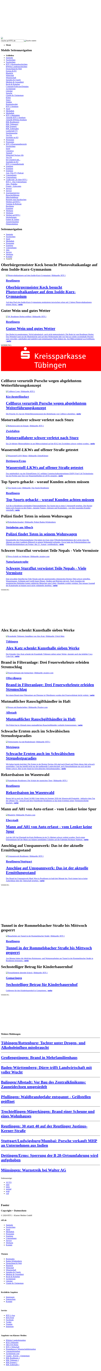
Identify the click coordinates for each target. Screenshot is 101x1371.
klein (8, 1187)
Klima (8, 98)
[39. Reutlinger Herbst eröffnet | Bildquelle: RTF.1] (26, 317)
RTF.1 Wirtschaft (12, 1347)
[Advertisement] (50, 18)
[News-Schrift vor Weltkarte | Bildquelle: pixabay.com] (27, 556)
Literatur (9, 91)
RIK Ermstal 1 (11, 1362)
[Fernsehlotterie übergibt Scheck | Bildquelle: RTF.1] (27, 973)
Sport (8, 109)
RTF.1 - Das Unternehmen (16, 182)
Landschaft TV (12, 131)
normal (8, 1189)
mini (7, 1185)
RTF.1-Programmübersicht (16, 144)
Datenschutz (11, 1299)
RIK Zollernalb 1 (12, 1365)
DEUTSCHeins (12, 1345)
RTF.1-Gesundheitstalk (15, 164)
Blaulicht (9, 73)
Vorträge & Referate (14, 204)
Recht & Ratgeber (13, 84)
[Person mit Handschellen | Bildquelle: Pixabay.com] (27, 707)
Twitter (8, 1322)
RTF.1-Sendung (12, 106)
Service (9, 188)
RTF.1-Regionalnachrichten (16, 64)
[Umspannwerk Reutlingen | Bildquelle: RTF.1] (25, 856)
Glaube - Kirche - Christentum (18, 1356)
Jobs (7, 250)
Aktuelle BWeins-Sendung (16, 120)
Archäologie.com (12, 1354)
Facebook (10, 1320)
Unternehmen (11, 175)
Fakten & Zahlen (12, 219)
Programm (10, 140)
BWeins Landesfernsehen (16, 1340)
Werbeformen (11, 217)
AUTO (9, 1182)
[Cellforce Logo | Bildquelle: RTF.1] (20, 391)
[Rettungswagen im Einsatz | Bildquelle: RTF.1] (25, 426)
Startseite (9, 58)
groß (7, 1191)
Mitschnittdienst (12, 197)
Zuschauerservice (12, 193)
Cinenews (10, 151)
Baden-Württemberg (14, 1261)
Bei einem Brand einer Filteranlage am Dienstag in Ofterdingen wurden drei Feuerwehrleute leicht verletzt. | (50, 686)
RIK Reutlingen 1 (13, 1358)
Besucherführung (12, 195)
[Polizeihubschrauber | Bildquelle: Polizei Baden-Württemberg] (31, 522)
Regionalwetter (12, 104)
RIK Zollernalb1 (12, 129)
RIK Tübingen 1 (12, 1360)
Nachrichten (10, 60)
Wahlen (9, 102)
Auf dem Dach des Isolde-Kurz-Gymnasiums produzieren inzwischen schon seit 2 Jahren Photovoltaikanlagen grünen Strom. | (49, 292)
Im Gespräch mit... (13, 160)
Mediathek (10, 111)
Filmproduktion (12, 224)
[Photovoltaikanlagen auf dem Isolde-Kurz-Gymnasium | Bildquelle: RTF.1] (36, 275)
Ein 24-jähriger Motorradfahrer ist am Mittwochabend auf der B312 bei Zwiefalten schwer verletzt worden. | (50, 437)
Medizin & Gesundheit (15, 82)
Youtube (9, 1324)
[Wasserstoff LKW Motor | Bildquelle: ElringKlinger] (27, 456)
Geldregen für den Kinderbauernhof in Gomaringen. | (42, 984)
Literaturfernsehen (13, 1351)
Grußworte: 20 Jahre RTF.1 (16, 180)
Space (8, 100)
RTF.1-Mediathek (13, 115)
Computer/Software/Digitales (17, 86)
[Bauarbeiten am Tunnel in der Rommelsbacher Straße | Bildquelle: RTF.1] (35, 936)
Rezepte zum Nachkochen (16, 200)
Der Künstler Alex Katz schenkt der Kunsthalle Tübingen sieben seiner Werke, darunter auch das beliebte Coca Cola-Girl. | (49, 648)
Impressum (10, 1297)
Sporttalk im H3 (12, 137)
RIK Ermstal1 (11, 126)
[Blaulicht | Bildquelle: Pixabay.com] (20, 815)
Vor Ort (9, 135)
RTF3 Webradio (12, 1342)
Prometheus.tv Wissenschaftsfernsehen (21, 1349)
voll (7, 1193)
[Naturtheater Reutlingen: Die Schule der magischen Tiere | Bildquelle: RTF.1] (36, 781)
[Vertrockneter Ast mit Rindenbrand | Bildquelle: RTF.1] (28, 742)
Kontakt (9, 257)
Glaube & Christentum (15, 95)
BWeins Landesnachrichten (16, 67)
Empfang (9, 166)
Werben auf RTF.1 (13, 202)
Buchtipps (10, 206)
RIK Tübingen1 (12, 124)
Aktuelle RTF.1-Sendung (15, 117)
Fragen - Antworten (13, 186)
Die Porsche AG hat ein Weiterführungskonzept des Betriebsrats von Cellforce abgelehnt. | (46, 405)
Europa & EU (11, 71)
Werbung (9, 211)
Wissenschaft (11, 78)
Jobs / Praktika (11, 184)
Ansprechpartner (12, 222)
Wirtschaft (10, 75)
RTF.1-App (10, 1315)
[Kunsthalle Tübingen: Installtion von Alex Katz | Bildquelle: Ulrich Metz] (35, 636)
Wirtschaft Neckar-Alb (15, 155)
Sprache (9, 93)
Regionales (10, 1259)
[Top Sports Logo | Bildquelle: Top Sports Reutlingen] (27, 488)
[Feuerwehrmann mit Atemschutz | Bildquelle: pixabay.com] (29, 673)
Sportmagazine (11, 133)
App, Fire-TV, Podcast (15, 173)
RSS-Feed (10, 1318)
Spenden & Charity (13, 80)
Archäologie (11, 89)
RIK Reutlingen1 (12, 122)
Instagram (10, 1326)
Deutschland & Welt (14, 69)
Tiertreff (9, 153)
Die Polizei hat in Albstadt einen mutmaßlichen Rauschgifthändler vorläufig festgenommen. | (44, 718)
